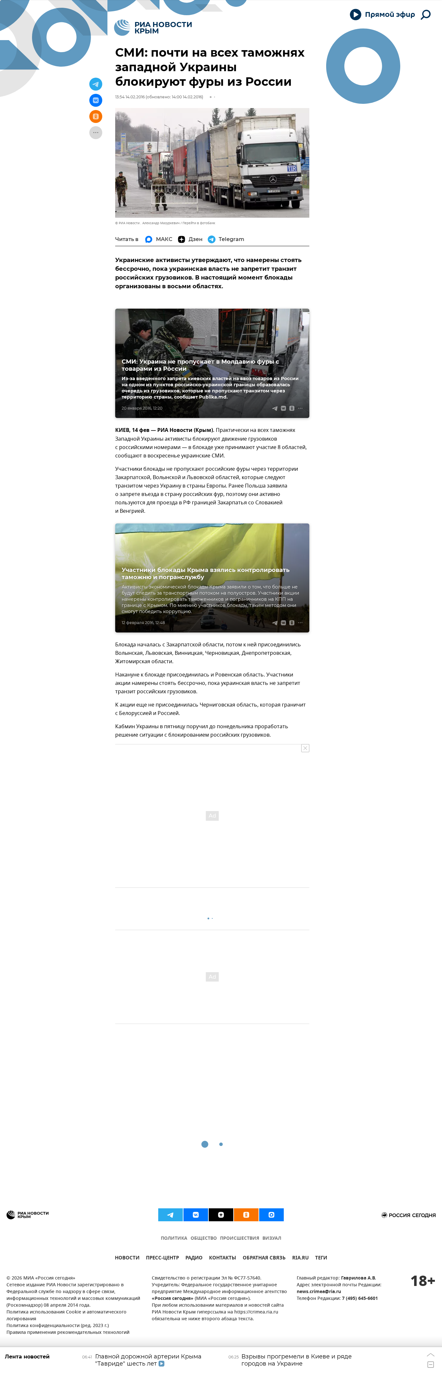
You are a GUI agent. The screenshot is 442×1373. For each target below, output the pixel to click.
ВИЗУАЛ (271, 1238)
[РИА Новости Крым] (153, 28)
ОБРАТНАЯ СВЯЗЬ (264, 1258)
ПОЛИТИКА (174, 1238)
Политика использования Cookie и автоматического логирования (66, 1316)
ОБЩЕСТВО (204, 1238)
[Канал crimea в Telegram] (170, 1214)
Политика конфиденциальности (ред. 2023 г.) (57, 1326)
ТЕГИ (321, 1258)
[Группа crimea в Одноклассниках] (246, 1214)
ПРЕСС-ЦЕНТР (162, 1258)
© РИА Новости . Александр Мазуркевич (147, 223)
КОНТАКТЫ (222, 1258)
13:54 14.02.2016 (130, 96)
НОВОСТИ (127, 1258)
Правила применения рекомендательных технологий (67, 1332)
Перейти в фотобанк (198, 223)
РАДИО (194, 1258)
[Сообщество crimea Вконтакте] (195, 1214)
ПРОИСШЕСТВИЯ (239, 1238)
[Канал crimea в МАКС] (271, 1214)
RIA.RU (300, 1258)
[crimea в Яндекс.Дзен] (221, 1214)
